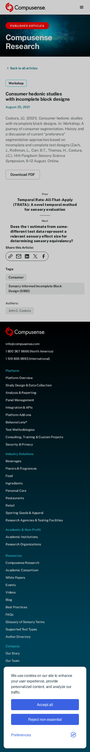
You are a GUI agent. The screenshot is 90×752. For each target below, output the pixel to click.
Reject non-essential (45, 719)
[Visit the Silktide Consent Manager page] (73, 734)
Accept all (45, 704)
